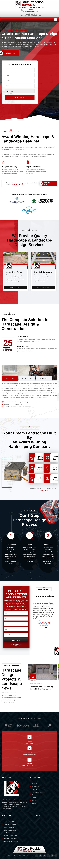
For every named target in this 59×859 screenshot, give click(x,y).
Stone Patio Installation (9, 830)
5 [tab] (25, 293)
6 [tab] (27, 293)
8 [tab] (32, 293)
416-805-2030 (30, 11)
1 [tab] (15, 293)
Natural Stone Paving (9, 827)
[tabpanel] (15, 271)
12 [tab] (41, 293)
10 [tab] (36, 293)
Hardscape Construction (38, 792)
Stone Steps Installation (10, 838)
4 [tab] (22, 293)
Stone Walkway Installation (10, 841)
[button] (56, 19)
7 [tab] (29, 293)
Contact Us (35, 803)
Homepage (35, 781)
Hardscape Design (37, 789)
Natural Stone (27, 378)
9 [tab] (34, 293)
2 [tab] (18, 293)
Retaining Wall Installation (10, 835)
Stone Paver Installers (38, 795)
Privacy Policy (30, 856)
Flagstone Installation (9, 822)
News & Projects (36, 786)
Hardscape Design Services (43, 287)
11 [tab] (38, 293)
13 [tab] (43, 293)
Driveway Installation (9, 819)
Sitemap (34, 800)
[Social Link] (36, 855)
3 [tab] (20, 293)
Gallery (34, 797)
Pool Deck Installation (9, 833)
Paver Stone (10, 378)
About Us (34, 783)
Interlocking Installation (9, 824)
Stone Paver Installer (15, 287)
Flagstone (43, 378)
